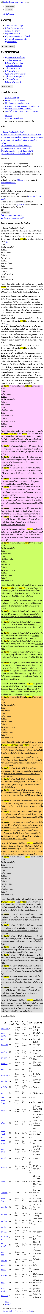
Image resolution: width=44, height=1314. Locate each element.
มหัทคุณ (4, 1058)
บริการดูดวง (5, 188)
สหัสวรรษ (5, 1029)
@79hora (20, 180)
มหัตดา (4, 1232)
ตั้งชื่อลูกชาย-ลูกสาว (12, 31)
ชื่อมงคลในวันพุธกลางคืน (16, 74)
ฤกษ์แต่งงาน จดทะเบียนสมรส (18, 103)
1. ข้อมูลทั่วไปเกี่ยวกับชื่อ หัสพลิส (13, 132)
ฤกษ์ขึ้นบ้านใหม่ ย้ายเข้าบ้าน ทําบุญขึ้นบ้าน (23, 106)
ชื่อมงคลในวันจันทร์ (14, 66)
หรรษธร (4, 1064)
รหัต (2, 1097)
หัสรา (3, 1093)
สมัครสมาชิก (10, 7)
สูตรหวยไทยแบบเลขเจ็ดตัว (17, 39)
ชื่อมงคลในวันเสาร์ (14, 82)
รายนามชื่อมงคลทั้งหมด (16, 58)
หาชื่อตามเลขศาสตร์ (14, 60)
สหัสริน (4, 1052)
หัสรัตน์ (8, 1304)
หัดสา (3, 1070)
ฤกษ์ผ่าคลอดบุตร (12, 98)
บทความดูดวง (12, 42)
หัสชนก (4, 1275)
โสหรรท (4, 1193)
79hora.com (22, 2)
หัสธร (7, 1302)
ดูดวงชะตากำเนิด (13, 34)
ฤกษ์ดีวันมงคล (7, 86)
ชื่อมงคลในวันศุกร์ (14, 79)
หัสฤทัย (4, 1207)
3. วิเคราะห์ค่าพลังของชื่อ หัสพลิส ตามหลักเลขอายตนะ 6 (22, 137)
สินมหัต (4, 1261)
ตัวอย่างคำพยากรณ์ (8, 183)
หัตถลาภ (4, 1296)
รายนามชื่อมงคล (8, 46)
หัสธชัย (4, 1081)
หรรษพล (4, 1075)
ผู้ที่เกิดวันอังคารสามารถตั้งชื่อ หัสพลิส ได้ (16, 146)
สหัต (2, 1265)
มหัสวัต (4, 1087)
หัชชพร (4, 1214)
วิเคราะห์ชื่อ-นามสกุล (15, 25)
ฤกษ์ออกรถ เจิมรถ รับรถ (16, 100)
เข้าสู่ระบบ (9, 10)
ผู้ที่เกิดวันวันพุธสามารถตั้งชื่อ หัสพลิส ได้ (16, 148)
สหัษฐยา (4, 1110)
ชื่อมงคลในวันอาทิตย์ (15, 63)
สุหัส (2, 1039)
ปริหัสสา (4, 1123)
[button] (7, 14)
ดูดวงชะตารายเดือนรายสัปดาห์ (18, 36)
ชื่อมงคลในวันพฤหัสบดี (15, 77)
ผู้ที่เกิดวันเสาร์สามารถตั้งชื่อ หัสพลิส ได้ (15, 154)
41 (6, 242)
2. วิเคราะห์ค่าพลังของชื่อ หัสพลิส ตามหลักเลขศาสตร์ (21, 135)
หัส (2, 1137)
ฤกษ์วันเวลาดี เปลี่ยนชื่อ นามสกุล (19, 109)
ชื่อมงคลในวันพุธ (13, 71)
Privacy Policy (8, 1311)
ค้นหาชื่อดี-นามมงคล (15, 28)
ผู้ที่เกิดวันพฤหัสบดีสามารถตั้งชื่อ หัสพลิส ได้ (17, 151)
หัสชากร (4, 1167)
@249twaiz (20, 204)
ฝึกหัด (3, 1181)
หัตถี (2, 1283)
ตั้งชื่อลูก (29, 1311)
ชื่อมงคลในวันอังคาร (14, 68)
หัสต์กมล (4, 1045)
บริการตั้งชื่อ (5, 213)
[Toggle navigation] (28, 2)
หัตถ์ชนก (4, 1221)
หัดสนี (3, 1270)
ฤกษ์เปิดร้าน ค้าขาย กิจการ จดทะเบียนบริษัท (21, 111)
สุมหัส (3, 1227)
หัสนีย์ (3, 1158)
